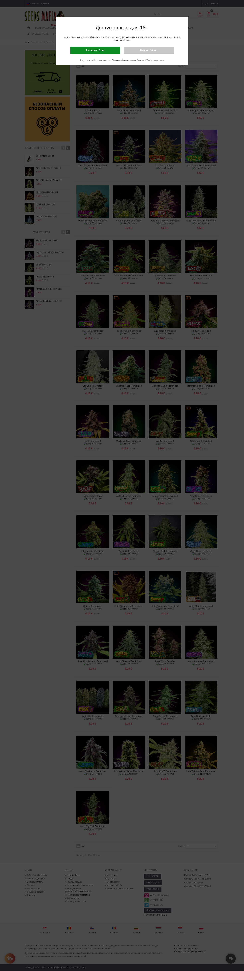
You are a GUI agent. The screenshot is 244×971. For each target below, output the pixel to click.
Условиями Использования (123, 60)
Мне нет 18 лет (148, 50)
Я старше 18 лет (95, 50)
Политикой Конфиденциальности (150, 60)
